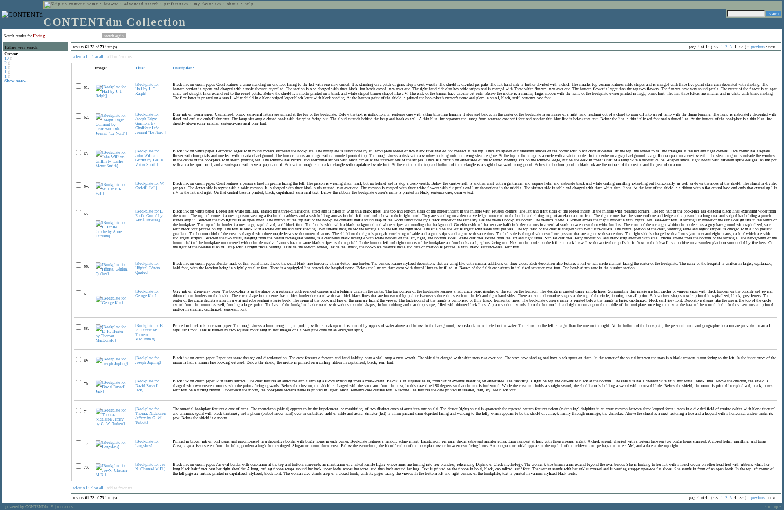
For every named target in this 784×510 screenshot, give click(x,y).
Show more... (16, 80)
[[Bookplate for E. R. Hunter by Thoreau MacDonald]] (112, 340)
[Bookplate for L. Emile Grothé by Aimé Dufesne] (149, 215)
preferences (176, 4)
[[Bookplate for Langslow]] (112, 447)
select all (80, 56)
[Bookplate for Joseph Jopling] (148, 360)
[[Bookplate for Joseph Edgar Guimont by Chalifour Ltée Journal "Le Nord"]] (112, 133)
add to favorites (119, 56)
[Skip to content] (64, 4)
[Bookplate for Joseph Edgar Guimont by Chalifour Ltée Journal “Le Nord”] (150, 123)
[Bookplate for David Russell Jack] (147, 385)
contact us (65, 506)
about (233, 4)
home (92, 4)
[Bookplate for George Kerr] (147, 293)
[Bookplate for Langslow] (147, 443)
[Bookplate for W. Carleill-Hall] (150, 185)
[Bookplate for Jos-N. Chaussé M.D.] (151, 466)
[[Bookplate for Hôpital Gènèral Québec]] (112, 273)
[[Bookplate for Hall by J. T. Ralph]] (112, 96)
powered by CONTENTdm (29, 506)
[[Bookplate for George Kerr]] (112, 302)
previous (758, 47)
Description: (183, 68)
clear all (97, 56)
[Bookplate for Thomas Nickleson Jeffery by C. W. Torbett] (150, 416)
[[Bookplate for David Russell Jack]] (112, 391)
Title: (140, 68)
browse (111, 4)
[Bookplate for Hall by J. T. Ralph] (147, 89)
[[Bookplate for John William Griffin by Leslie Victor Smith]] (112, 165)
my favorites (208, 4)
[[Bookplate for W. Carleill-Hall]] (112, 193)
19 (6, 58)
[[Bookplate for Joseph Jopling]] (112, 363)
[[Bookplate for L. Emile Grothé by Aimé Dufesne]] (112, 236)
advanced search (141, 4)
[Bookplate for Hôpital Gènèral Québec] (148, 268)
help (249, 4)
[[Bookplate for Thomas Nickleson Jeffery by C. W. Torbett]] (112, 423)
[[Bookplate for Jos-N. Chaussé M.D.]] (112, 474)
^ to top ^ (773, 506)
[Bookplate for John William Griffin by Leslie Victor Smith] (149, 158)
